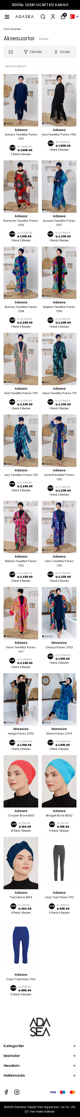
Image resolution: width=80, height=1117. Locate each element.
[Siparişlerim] (53, 16)
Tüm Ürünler (12, 29)
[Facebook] (6, 1092)
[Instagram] (17, 1092)
